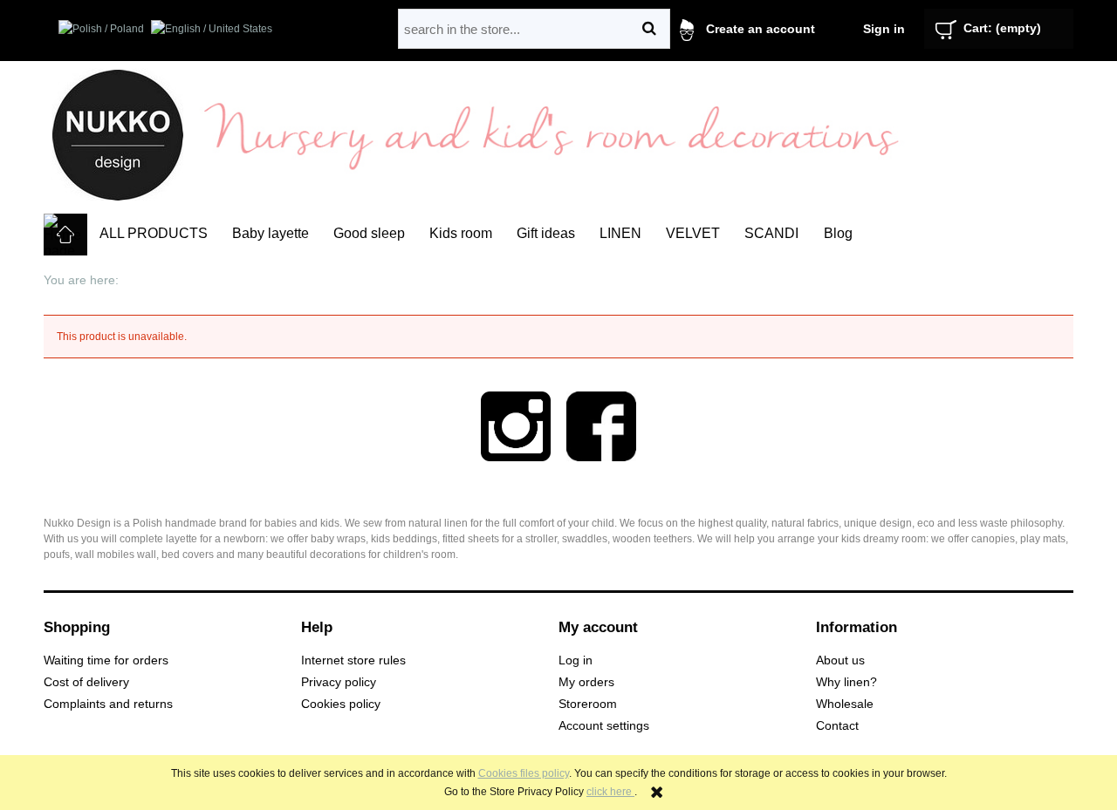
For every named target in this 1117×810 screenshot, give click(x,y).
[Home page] (118, 134)
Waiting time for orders (106, 660)
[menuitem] (153, 234)
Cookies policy (340, 704)
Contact (837, 725)
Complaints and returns (108, 704)
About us (840, 660)
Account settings (603, 725)
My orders (586, 682)
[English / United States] (211, 28)
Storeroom (587, 704)
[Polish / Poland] (101, 28)
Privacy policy (338, 682)
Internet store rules (353, 660)
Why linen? (846, 682)
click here (610, 792)
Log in (575, 660)
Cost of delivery (86, 682)
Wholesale (845, 704)
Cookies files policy (523, 773)
